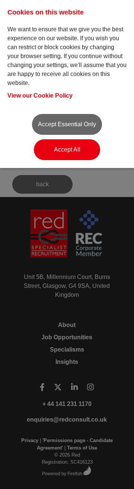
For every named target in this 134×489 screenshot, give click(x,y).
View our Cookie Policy (40, 95)
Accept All (67, 149)
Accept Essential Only (67, 124)
